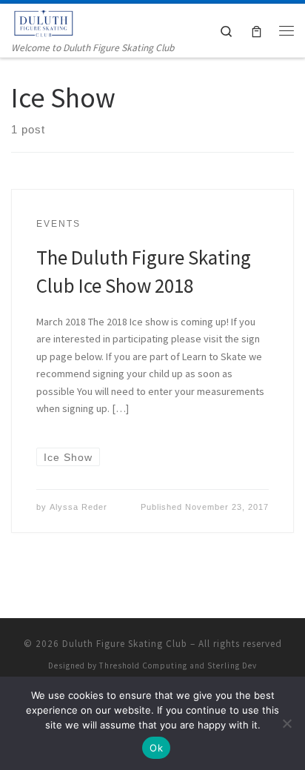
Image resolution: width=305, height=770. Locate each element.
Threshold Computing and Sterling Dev (178, 665)
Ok (156, 748)
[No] (286, 723)
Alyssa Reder (78, 506)
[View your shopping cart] (256, 30)
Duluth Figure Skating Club (124, 643)
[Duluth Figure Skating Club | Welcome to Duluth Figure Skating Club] (44, 21)
